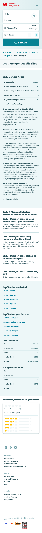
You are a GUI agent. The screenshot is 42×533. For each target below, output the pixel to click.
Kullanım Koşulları (11, 461)
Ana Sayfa (7, 52)
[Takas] (34, 16)
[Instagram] (6, 447)
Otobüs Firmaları (11, 497)
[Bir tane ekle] (36, 35)
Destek (7, 482)
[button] (37, 5)
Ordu (33, 52)
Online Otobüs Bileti (12, 494)
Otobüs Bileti (21, 52)
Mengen (6, 56)
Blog (6, 484)
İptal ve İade (9, 476)
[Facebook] (11, 447)
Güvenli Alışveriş (11, 479)
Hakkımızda (9, 458)
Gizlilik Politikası (10, 464)
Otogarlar (8, 500)
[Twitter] (16, 447)
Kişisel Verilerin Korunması (15, 466)
